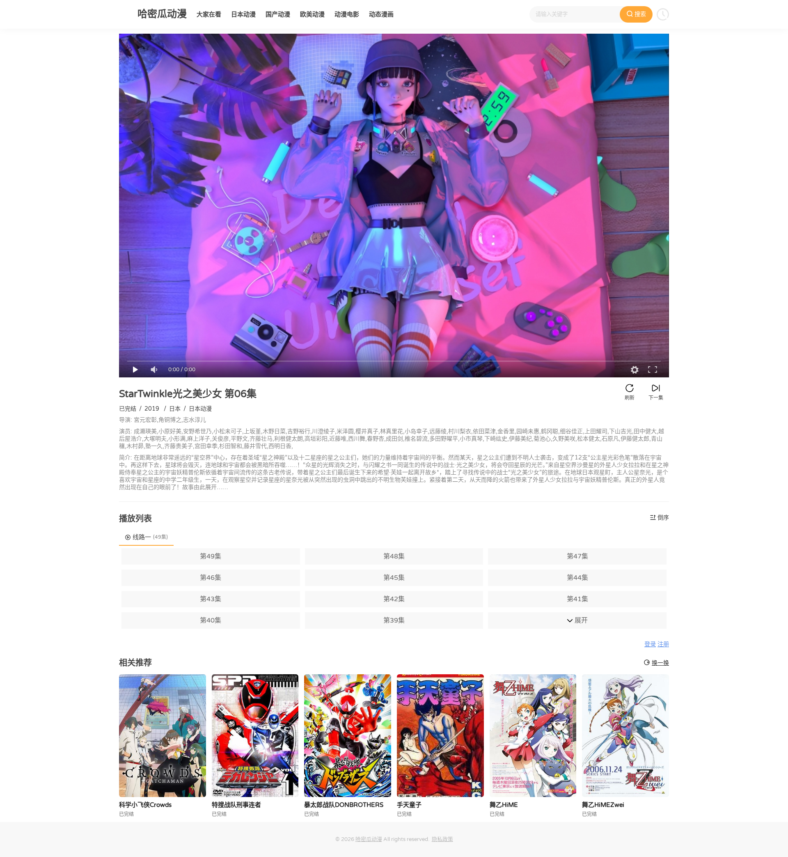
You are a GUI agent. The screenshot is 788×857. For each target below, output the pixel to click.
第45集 (394, 578)
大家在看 (209, 14)
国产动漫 (278, 14)
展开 (580, 620)
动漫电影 (346, 14)
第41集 (577, 599)
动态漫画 (381, 14)
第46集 (210, 578)
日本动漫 (243, 14)
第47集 (577, 556)
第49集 (210, 556)
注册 (663, 644)
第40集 (210, 620)
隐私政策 (442, 839)
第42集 (394, 599)
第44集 (577, 578)
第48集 (394, 556)
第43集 (210, 599)
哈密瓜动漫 (368, 839)
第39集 (394, 620)
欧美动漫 (312, 14)
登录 (650, 644)
